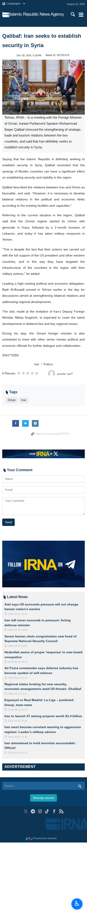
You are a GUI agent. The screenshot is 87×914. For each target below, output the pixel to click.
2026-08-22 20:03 (17, 629)
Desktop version (43, 798)
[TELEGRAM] (33, 811)
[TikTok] (47, 811)
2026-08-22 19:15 (17, 678)
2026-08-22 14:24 (17, 752)
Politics (48, 364)
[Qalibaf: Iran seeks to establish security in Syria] (43, 87)
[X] (26, 811)
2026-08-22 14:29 (17, 736)
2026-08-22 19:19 (17, 661)
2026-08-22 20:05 (17, 614)
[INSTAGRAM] (40, 811)
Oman (12, 400)
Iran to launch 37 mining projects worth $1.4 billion (43, 716)
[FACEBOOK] (54, 811)
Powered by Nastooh (45, 838)
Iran (36, 364)
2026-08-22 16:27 (17, 693)
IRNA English (37, 14)
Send (8, 522)
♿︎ (77, 903)
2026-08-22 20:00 (17, 646)
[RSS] (61, 811)
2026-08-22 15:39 (17, 720)
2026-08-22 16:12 (17, 709)
